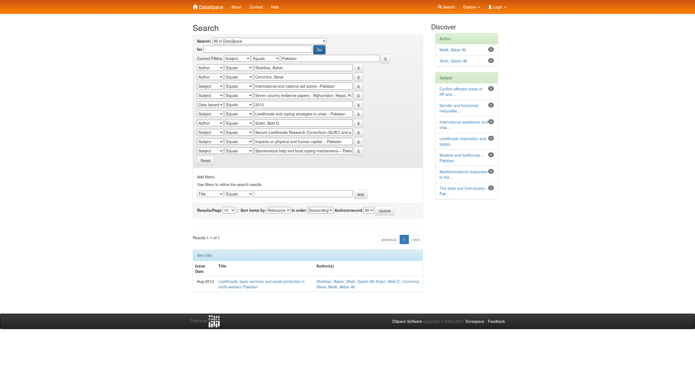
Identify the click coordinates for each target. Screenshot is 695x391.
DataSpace (210, 5)
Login (498, 7)
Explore (470, 7)
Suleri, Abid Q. (388, 281)
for (199, 49)
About (236, 7)
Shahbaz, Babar (330, 281)
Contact (256, 7)
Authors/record (348, 210)
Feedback (496, 321)
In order (299, 210)
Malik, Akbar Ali (341, 286)
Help (275, 7)
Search (448, 7)
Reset (206, 160)
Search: (204, 41)
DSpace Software (407, 321)
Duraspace (475, 321)
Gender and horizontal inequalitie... (459, 108)
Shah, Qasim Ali (360, 281)
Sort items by (253, 210)
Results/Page (209, 210)
